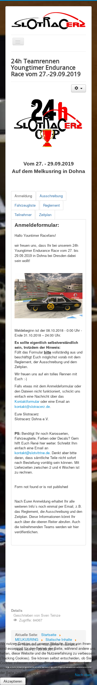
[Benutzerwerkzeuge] (78, 88)
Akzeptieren (13, 681)
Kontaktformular (27, 402)
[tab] (23, 196)
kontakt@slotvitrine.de (32, 452)
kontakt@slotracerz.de (32, 407)
